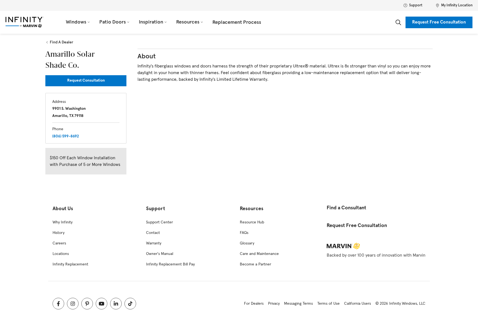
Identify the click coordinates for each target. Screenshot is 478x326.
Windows (76, 22)
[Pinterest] (87, 303)
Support (415, 5)
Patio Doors (112, 22)
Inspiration (151, 22)
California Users (357, 304)
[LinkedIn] (116, 303)
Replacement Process (236, 22)
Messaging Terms (298, 304)
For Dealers (254, 304)
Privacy (274, 304)
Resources (187, 22)
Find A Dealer (61, 42)
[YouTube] (101, 303)
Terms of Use (328, 304)
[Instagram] (73, 303)
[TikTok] (130, 303)
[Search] (398, 22)
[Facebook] (58, 303)
